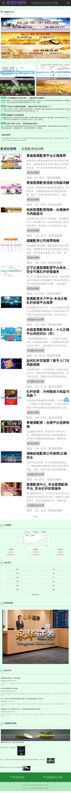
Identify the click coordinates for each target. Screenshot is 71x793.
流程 (53, 585)
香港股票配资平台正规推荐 (46, 155)
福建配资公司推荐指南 (15, 115)
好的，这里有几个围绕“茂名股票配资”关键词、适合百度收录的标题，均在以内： (17, 94)
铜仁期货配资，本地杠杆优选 (8, 747)
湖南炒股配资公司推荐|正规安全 (46, 455)
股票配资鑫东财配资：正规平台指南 (11, 79)
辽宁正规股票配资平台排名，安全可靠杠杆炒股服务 (47, 269)
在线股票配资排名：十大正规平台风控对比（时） (47, 331)
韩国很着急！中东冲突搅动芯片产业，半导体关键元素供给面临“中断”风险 (54, 94)
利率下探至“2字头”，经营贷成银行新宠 (21, 123)
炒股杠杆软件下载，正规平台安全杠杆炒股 (12, 742)
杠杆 (17, 573)
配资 (17, 569)
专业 (53, 569)
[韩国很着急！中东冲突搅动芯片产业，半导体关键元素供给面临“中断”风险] (53, 88)
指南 (53, 589)
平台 (17, 577)
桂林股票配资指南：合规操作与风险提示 (47, 211)
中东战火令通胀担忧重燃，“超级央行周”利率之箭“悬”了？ (29, 106)
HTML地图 (45, 785)
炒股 (17, 585)
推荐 (17, 589)
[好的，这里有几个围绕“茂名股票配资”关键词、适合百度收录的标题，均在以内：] (17, 88)
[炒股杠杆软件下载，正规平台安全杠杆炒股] (35, 735)
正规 (17, 581)
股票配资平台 (39, 788)
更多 (67, 12)
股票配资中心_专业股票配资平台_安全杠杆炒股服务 (47, 486)
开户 (53, 577)
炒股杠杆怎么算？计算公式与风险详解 (11, 767)
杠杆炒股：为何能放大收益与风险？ (47, 393)
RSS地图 (39, 785)
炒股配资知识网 (35, 319)
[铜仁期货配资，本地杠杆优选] (21, 750)
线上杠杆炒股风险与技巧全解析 (46, 79)
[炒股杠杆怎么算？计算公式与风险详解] (26, 768)
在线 (53, 581)
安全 (53, 573)
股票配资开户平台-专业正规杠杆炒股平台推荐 (46, 300)
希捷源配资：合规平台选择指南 (47, 424)
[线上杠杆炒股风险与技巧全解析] (53, 72)
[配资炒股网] (13, 3)
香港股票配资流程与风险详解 (47, 182)
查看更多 (35, 516)
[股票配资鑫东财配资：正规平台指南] (17, 72)
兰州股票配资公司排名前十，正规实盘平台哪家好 (25, 98)
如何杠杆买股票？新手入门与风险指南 (47, 362)
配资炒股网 (33, 172)
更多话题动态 (35, 594)
